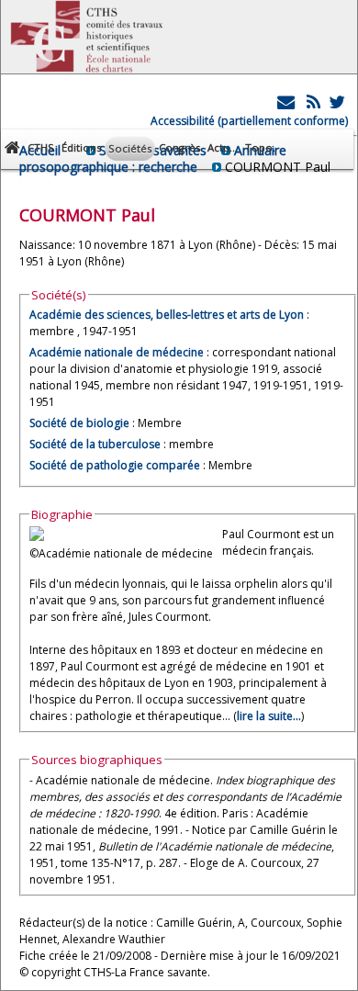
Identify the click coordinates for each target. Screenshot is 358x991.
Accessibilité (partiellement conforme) (249, 121)
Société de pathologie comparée (114, 465)
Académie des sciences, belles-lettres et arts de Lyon (166, 314)
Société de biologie (79, 423)
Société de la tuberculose (95, 444)
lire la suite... (269, 716)
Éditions (81, 147)
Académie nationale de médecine (116, 352)
